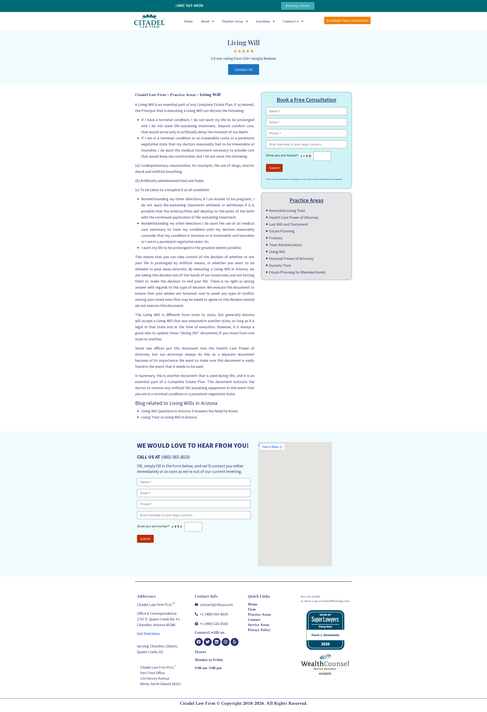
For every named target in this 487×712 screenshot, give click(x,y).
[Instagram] (226, 642)
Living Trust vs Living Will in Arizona (169, 417)
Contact (254, 619)
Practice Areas (232, 21)
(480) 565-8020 (189, 6)
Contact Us (291, 21)
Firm (252, 609)
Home (188, 21)
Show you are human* (282, 155)
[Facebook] (199, 642)
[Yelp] (235, 642)
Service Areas (258, 624)
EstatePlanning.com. (336, 601)
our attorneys (171, 354)
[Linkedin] (217, 642)
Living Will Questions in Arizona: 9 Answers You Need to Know (189, 411)
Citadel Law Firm (150, 95)
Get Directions (148, 633)
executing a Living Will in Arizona (221, 269)
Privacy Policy (259, 630)
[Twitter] (208, 642)
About (205, 21)
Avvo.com (311, 601)
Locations (263, 21)
